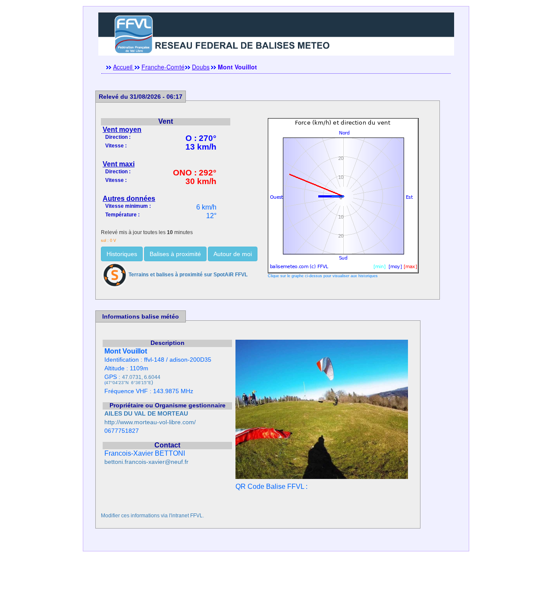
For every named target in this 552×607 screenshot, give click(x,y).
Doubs (201, 67)
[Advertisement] (276, 587)
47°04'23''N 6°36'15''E (128, 382)
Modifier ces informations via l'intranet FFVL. (152, 516)
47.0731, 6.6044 (141, 377)
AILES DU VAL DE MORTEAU (146, 413)
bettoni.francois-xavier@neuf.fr (146, 462)
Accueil (123, 67)
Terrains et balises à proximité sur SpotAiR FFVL (188, 275)
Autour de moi (232, 253)
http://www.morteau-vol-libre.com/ (150, 422)
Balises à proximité (175, 253)
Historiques (122, 253)
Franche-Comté (163, 67)
